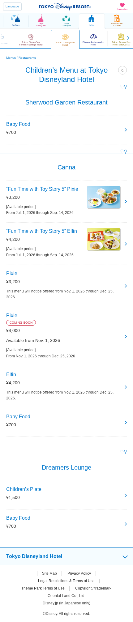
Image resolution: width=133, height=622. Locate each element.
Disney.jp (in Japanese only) (66, 603)
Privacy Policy (79, 573)
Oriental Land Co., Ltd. (66, 596)
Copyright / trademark (93, 588)
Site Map (49, 573)
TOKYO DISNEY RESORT (65, 6)
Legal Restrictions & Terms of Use (66, 581)
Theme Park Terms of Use (43, 588)
